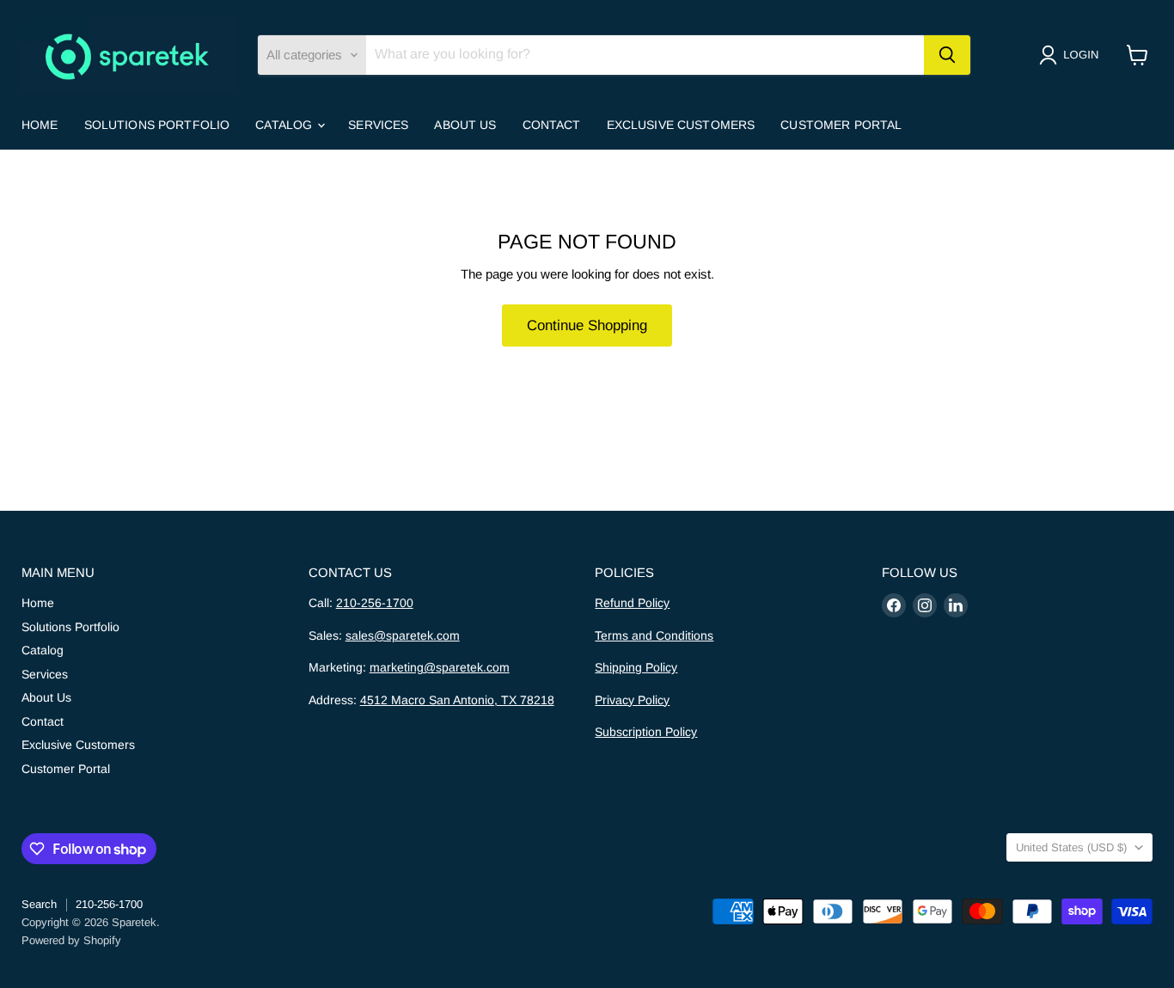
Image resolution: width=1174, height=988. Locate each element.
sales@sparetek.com (402, 635)
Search (39, 904)
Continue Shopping (587, 325)
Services (378, 125)
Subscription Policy (646, 732)
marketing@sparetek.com (440, 667)
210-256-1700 (374, 603)
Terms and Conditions (654, 635)
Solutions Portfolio (157, 125)
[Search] (947, 55)
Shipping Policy (636, 667)
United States (1071, 847)
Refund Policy (632, 603)
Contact (552, 125)
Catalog (285, 125)
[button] (1072, 55)
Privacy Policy (632, 700)
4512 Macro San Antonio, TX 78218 (457, 700)
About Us (465, 125)
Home (39, 125)
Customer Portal (841, 125)
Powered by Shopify (71, 940)
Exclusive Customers (681, 125)
